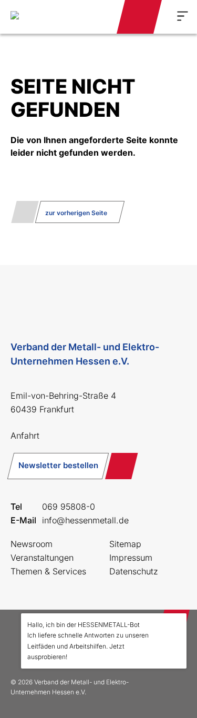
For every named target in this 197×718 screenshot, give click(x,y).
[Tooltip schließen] (175, 625)
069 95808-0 (68, 506)
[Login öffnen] (139, 17)
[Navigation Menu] (182, 16)
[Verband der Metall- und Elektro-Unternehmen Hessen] (38, 17)
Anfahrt (25, 435)
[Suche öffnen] (95, 17)
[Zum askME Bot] (171, 692)
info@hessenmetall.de (85, 520)
